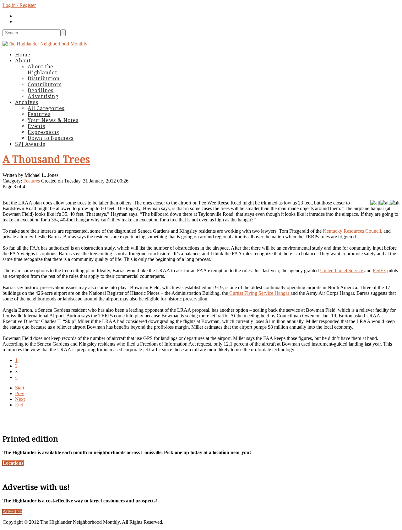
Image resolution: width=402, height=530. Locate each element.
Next (20, 399)
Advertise (12, 511)
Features (31, 180)
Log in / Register (19, 5)
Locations (13, 463)
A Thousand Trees (46, 160)
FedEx (379, 270)
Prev (19, 393)
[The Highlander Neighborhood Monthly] (45, 43)
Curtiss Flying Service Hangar (259, 293)
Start (19, 387)
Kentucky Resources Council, (352, 231)
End (19, 404)
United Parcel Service (342, 270)
